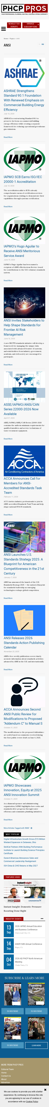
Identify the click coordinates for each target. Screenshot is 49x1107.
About (3, 1079)
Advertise (5, 1082)
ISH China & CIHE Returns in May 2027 (21, 866)
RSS (43, 44)
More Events (43, 918)
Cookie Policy (32, 1101)
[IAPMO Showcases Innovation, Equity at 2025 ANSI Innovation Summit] (24, 767)
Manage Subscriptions (30, 25)
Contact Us (6, 1076)
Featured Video (13, 877)
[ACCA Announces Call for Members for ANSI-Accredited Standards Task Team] (24, 461)
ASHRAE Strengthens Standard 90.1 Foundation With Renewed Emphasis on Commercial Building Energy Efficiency (24, 100)
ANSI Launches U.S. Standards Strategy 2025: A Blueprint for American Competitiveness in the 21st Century (24, 564)
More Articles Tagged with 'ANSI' (16, 828)
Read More (8, 137)
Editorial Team (7, 1069)
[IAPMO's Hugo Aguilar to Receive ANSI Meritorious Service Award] (24, 228)
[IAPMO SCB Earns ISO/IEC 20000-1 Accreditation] (24, 159)
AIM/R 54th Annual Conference (28, 944)
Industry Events (13, 919)
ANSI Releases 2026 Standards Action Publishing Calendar (24, 642)
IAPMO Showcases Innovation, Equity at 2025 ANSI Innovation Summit (23, 790)
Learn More (36, 1045)
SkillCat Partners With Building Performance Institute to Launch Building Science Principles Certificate (24, 850)
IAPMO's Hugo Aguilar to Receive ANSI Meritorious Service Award (22, 251)
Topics (12, 38)
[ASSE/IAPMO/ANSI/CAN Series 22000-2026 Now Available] (24, 387)
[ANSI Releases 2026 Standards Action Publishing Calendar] (24, 620)
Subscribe (12, 1011)
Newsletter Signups (14, 25)
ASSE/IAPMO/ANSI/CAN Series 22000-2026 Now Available (21, 409)
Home (6, 38)
